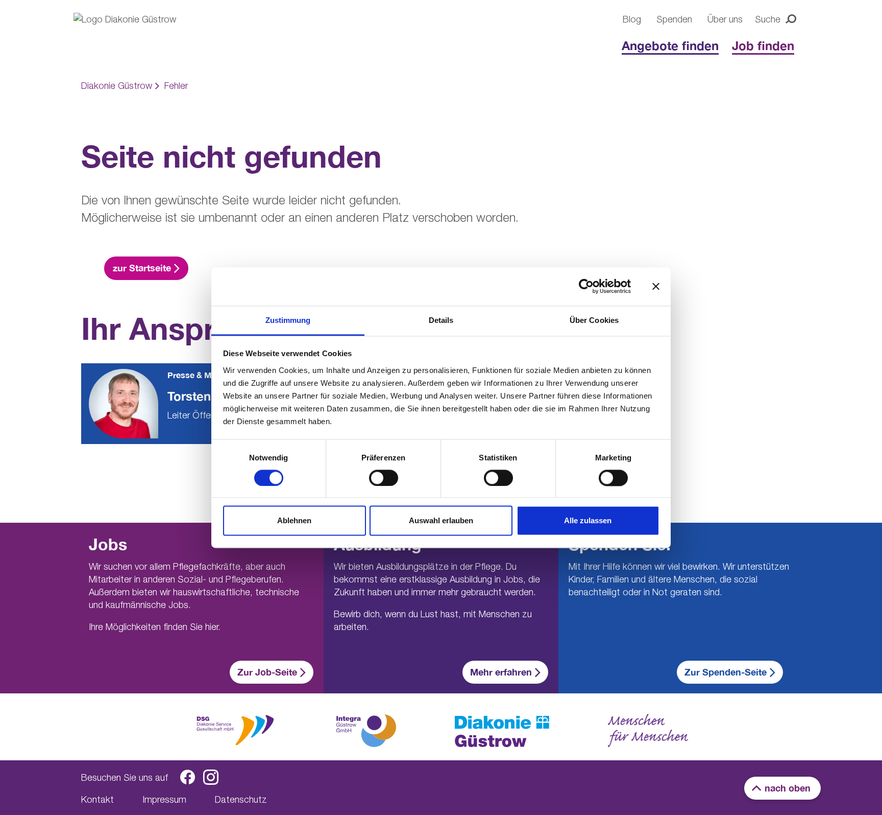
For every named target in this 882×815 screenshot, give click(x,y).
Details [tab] (441, 320)
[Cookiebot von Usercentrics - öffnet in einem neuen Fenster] (586, 286)
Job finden (763, 45)
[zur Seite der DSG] (235, 729)
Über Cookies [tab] (594, 320)
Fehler (176, 85)
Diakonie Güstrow (116, 85)
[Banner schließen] (655, 286)
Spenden (674, 19)
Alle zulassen (587, 521)
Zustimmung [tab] (288, 320)
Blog (632, 19)
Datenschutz (241, 799)
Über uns (725, 19)
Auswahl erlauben (441, 521)
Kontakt (97, 799)
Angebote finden (670, 45)
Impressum (164, 799)
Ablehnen (294, 521)
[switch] (383, 478)
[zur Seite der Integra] (365, 730)
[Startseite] (140, 37)
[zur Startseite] (502, 732)
